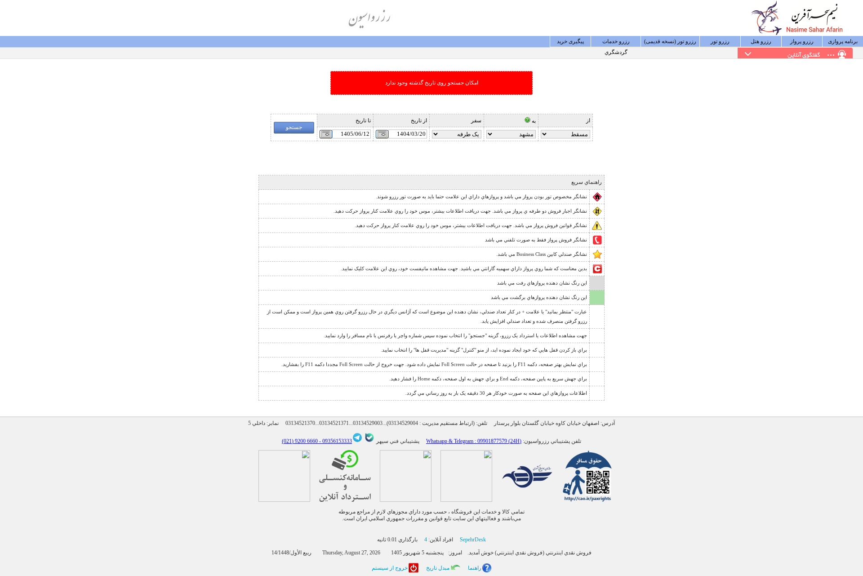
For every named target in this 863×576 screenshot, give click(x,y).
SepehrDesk (473, 539)
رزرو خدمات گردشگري (616, 42)
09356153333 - (335, 441)
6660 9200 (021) (300, 441)
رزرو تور (720, 41)
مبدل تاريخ (437, 568)
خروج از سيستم (390, 568)
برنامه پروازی (843, 41)
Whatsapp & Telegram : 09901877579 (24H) (473, 441)
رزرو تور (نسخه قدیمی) (670, 41)
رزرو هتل (761, 41)
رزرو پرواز (802, 41)
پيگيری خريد (570, 41)
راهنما (474, 568)
